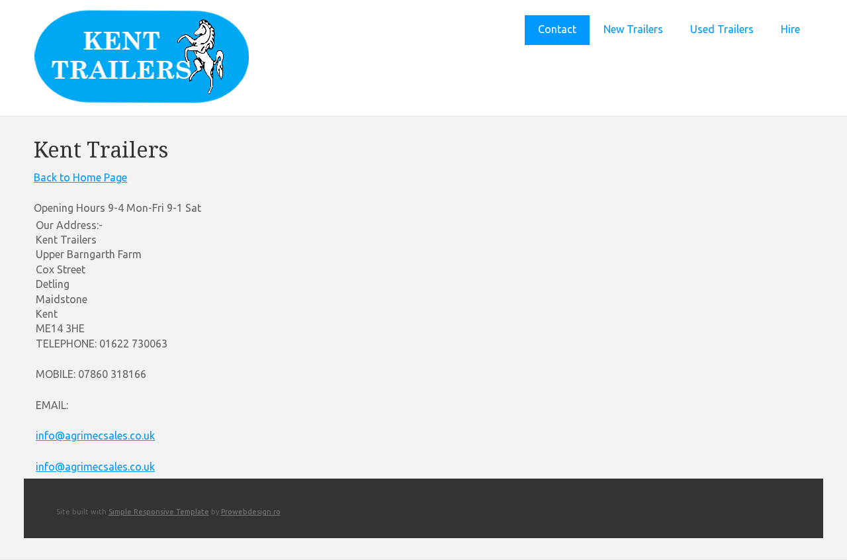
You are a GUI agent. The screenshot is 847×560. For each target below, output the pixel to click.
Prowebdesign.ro (251, 512)
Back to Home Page (80, 177)
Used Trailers (722, 29)
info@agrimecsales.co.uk (95, 436)
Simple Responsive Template (159, 512)
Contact (557, 29)
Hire (790, 29)
